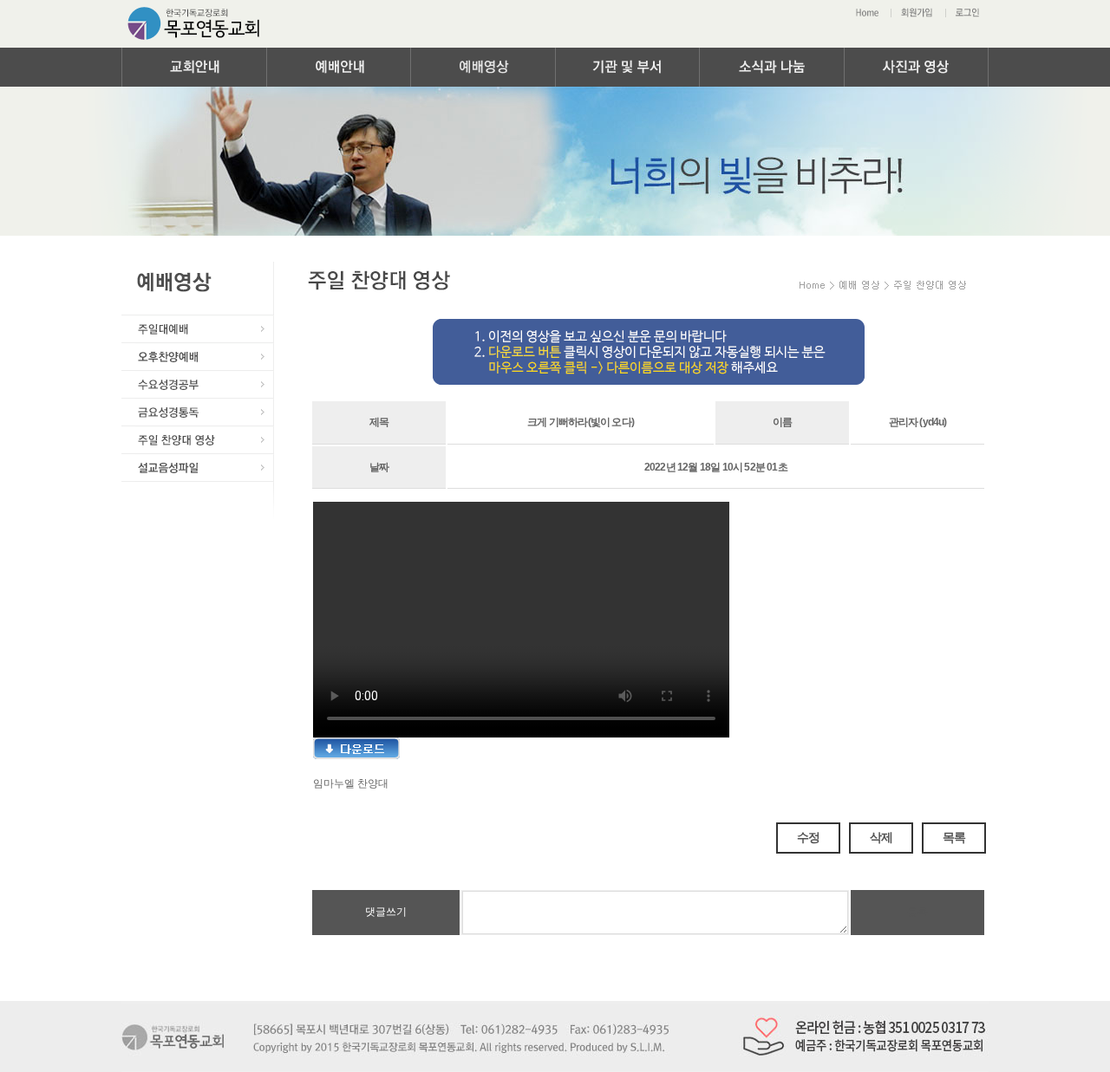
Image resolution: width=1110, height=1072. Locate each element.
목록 (954, 837)
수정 (808, 837)
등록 (917, 912)
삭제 (881, 837)
